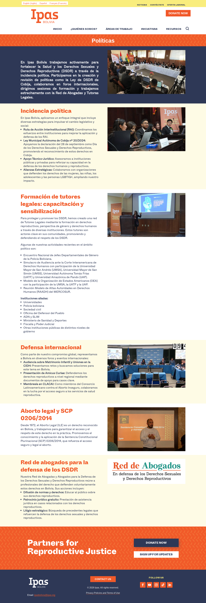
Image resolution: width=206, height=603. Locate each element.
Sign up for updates (156, 554)
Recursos (173, 29)
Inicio (57, 29)
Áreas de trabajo (119, 29)
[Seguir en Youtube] (149, 585)
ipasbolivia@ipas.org (44, 595)
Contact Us (103, 579)
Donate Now (178, 13)
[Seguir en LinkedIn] (170, 585)
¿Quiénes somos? (84, 29)
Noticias (142, 5)
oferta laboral (176, 5)
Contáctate (157, 5)
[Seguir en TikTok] (163, 585)
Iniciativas (149, 29)
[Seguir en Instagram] (156, 585)
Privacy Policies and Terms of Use (103, 593)
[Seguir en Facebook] (143, 585)
